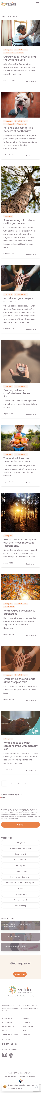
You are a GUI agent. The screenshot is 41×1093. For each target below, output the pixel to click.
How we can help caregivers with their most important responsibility (19, 542)
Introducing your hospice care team (18, 300)
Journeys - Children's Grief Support (20, 883)
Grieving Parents (20, 871)
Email (3, 798)
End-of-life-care (20, 860)
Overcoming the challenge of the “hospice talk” (19, 680)
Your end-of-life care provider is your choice (16, 460)
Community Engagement (20, 848)
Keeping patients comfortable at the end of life (18, 393)
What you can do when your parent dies (19, 612)
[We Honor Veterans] (20, 1082)
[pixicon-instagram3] (17, 1044)
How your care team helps (20, 877)
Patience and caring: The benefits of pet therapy (18, 129)
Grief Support (20, 865)
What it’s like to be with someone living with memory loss (20, 746)
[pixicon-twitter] (12, 1044)
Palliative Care (21, 894)
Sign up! (20, 824)
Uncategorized (20, 900)
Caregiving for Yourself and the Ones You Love (19, 58)
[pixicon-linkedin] (8, 1044)
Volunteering (20, 905)
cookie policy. (19, 1088)
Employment (20, 854)
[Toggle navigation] (37, 4)
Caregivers (20, 842)
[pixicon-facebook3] (4, 1044)
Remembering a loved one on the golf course (19, 221)
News (20, 888)
